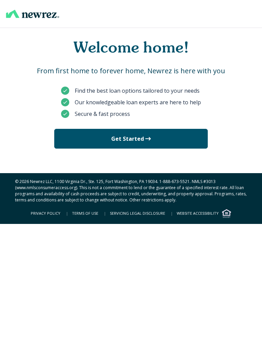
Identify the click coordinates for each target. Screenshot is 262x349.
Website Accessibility (197, 213)
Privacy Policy (45, 213)
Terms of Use (84, 213)
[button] (32, 14)
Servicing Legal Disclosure (137, 213)
